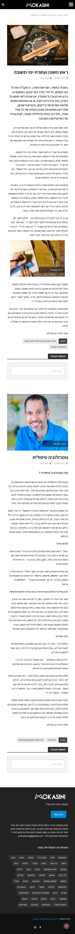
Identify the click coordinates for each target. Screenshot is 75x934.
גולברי (35, 863)
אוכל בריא (42, 857)
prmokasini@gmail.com (30, 836)
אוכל (52, 857)
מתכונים (36, 881)
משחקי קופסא (50, 881)
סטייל (16, 881)
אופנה (30, 857)
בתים (44, 863)
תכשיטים (46, 904)
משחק (63, 881)
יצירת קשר (58, 814)
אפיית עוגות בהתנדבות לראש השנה (40, 341)
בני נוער (53, 863)
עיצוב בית (21, 887)
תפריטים (23, 904)
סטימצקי (62, 887)
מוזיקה (42, 875)
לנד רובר (62, 875)
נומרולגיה (52, 739)
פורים (64, 892)
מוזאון (51, 875)
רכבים (43, 898)
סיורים (51, 887)
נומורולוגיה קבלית (58, 346)
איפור (21, 857)
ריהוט (53, 898)
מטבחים (31, 875)
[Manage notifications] (66, 926)
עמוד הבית (63, 15)
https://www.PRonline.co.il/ (46, 918)
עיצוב (32, 887)
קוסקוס (63, 898)
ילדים (19, 869)
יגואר (28, 869)
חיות (16, 863)
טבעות (63, 869)
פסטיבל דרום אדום (41, 892)
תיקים (24, 898)
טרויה (37, 869)
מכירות (20, 875)
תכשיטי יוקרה (60, 904)
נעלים (25, 881)
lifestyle (62, 857)
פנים (55, 892)
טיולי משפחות (50, 869)
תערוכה (34, 904)
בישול (63, 863)
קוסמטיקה (23, 892)
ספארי (41, 887)
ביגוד (13, 857)
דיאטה (25, 863)
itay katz (45, 78)
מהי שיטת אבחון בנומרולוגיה (31, 739)
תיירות (34, 898)
